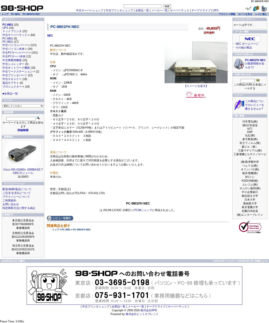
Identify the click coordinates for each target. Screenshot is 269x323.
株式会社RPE (149, 310)
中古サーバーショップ (89, 10)
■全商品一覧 (10, 93)
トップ (55, 229)
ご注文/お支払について (17, 192)
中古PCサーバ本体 (14, 56)
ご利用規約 (9, 200)
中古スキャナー (12, 79)
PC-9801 (8, 38)
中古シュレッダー (13, 64)
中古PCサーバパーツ (15, 52)
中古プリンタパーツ (15, 75)
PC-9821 (8, 41)
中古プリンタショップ (119, 10)
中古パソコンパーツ (15, 45)
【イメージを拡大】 (196, 86)
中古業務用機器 (12, 60)
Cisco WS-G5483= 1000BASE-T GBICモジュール (23, 171)
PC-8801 (66, 229)
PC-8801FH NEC (82, 229)
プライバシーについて (16, 196)
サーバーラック (179, 10)
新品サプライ (11, 82)
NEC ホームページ (247, 43)
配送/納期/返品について (17, 189)
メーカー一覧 (159, 10)
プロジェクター (12, 86)
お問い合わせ (11, 204)
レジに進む (261, 14)
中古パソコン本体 (13, 48)
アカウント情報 (227, 14)
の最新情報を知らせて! (255, 64)
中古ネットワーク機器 (16, 67)
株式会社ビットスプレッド (142, 314)
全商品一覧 (142, 10)
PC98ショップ (143, 210)
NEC (50, 35)
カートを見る (245, 14)
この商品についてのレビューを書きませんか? (254, 105)
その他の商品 (244, 47)
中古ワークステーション (18, 71)
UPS (216, 10)
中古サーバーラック (15, 35)
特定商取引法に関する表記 (19, 208)
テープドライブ (201, 10)
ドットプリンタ (12, 31)
